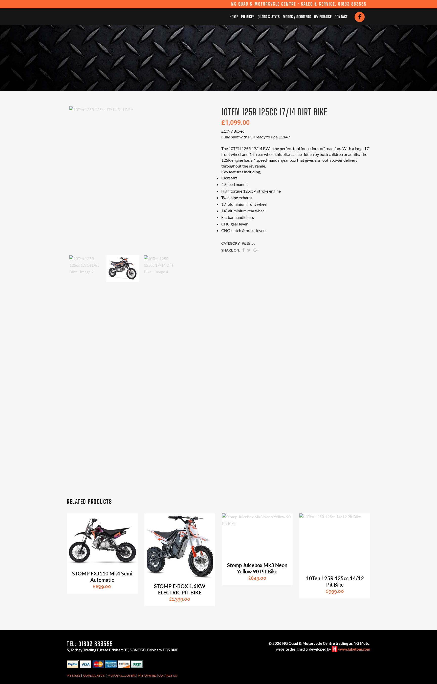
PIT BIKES (73, 675)
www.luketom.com (354, 649)
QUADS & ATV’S (94, 675)
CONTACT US (167, 675)
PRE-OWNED (147, 675)
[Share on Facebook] (243, 249)
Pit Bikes (248, 243)
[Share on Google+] (256, 249)
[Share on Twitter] (249, 249)
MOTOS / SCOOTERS (122, 675)
